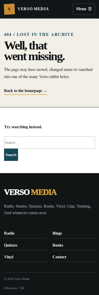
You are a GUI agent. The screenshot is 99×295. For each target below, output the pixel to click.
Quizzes (10, 245)
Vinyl (8, 257)
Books (58, 245)
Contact (59, 257)
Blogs (57, 233)
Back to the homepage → (25, 90)
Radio (9, 233)
